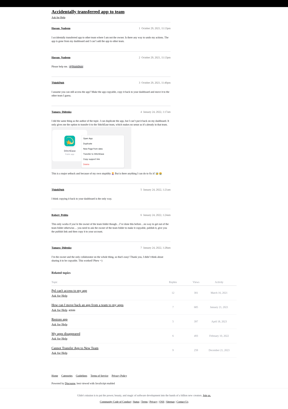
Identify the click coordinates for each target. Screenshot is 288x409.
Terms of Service (99, 375)
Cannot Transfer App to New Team (75, 348)
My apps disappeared (66, 333)
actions (72, 310)
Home (55, 375)
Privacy (154, 401)
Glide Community (11, 3)
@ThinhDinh (76, 66)
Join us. (207, 395)
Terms (144, 401)
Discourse (70, 383)
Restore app (60, 319)
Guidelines (81, 375)
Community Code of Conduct (115, 401)
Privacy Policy (119, 375)
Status (136, 401)
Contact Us (182, 401)
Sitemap (170, 401)
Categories (66, 375)
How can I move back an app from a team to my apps (88, 305)
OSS (161, 401)
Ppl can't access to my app (69, 290)
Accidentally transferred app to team (88, 11)
